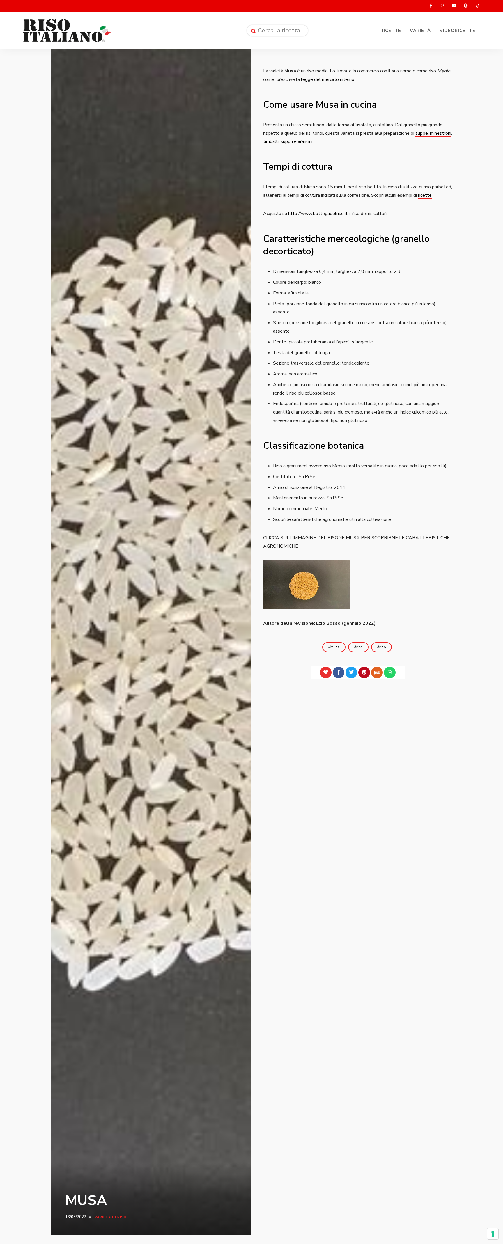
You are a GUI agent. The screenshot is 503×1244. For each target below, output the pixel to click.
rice (359, 647)
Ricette (390, 30)
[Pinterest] (364, 672)
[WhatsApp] (390, 672)
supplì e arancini (296, 141)
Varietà (420, 30)
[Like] (326, 672)
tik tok (477, 6)
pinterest (466, 6)
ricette (425, 195)
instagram (442, 6)
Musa (335, 647)
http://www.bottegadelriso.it (318, 213)
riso (382, 647)
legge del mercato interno (327, 79)
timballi (271, 141)
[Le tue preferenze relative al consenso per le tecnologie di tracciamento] (492, 1233)
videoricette (457, 30)
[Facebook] (338, 672)
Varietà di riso (111, 1217)
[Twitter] (351, 672)
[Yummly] (377, 672)
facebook (431, 6)
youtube (454, 6)
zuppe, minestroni (433, 133)
